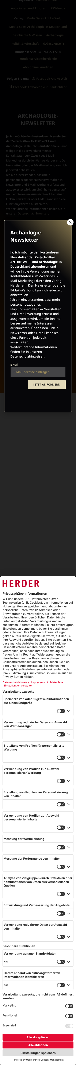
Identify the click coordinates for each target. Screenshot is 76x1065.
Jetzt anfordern (46, 384)
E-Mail (14, 364)
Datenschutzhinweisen (27, 356)
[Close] (70, 222)
